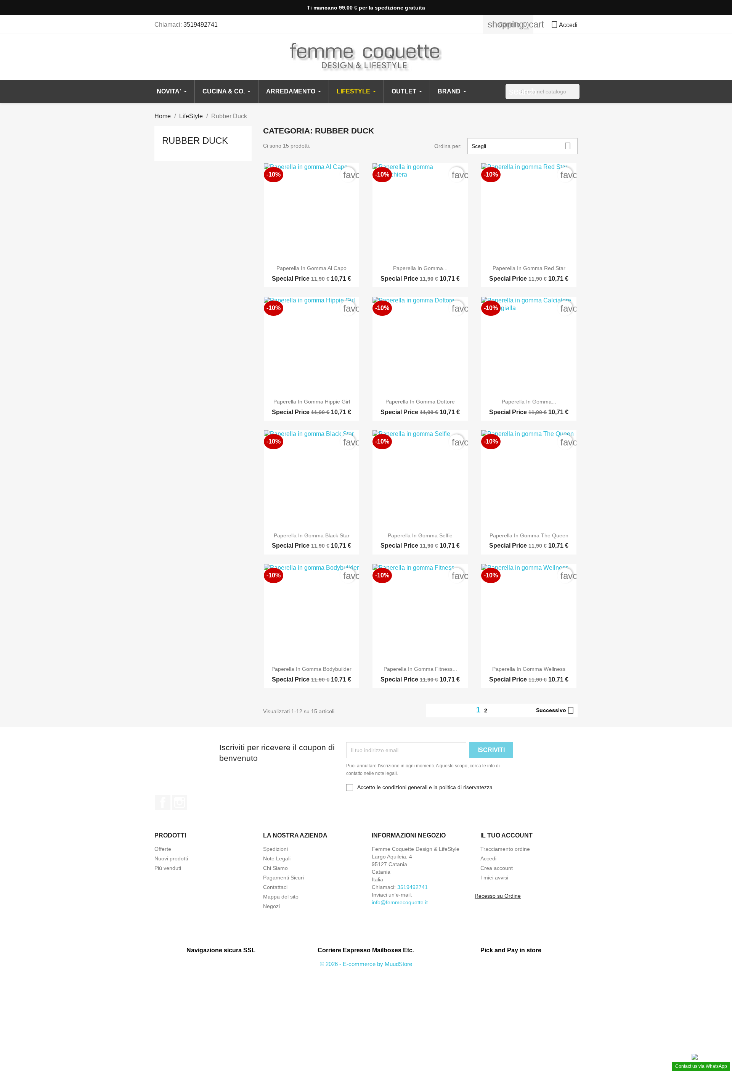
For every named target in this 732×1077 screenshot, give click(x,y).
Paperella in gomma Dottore (420, 402)
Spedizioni (275, 849)
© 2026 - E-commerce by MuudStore (366, 964)
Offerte (162, 849)
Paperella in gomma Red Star (529, 268)
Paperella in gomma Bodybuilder (311, 669)
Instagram (179, 802)
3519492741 (200, 24)
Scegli (521, 146)
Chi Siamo (275, 868)
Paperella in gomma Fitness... (420, 669)
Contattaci (275, 887)
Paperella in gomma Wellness (528, 669)
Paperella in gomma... (420, 268)
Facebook (162, 802)
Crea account (496, 868)
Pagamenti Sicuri (283, 877)
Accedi (488, 858)
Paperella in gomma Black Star (312, 535)
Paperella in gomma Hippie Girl (311, 402)
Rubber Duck (195, 140)
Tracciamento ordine (505, 849)
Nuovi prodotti (171, 858)
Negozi (271, 906)
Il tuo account (506, 835)
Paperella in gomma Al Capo (311, 268)
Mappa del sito (281, 897)
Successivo (555, 710)
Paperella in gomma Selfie (420, 535)
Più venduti (167, 868)
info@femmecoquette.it (400, 902)
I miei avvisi (494, 877)
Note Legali (277, 858)
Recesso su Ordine (498, 896)
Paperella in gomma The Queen (529, 535)
